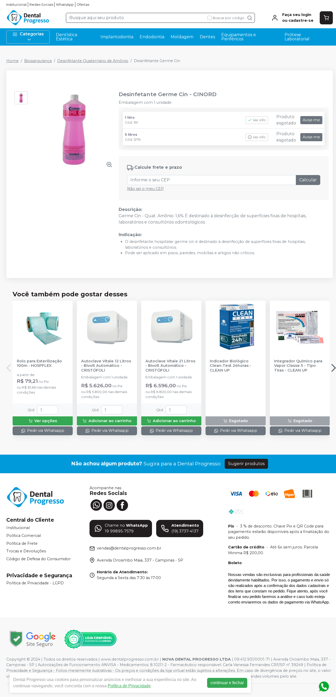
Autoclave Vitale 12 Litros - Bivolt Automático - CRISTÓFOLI (106, 366)
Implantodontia (117, 36)
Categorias (32, 33)
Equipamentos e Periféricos (238, 36)
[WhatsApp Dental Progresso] (96, 504)
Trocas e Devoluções (26, 551)
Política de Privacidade (129, 686)
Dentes (207, 36)
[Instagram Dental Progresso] (109, 504)
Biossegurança (38, 60)
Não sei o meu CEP (145, 188)
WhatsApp (65, 5)
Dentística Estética (66, 36)
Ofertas (83, 5)
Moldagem (182, 36)
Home (12, 60)
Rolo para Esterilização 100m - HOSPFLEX (39, 363)
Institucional (16, 5)
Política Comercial (23, 535)
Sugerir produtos (246, 463)
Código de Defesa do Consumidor (38, 559)
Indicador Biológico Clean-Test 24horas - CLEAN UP (230, 366)
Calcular (308, 179)
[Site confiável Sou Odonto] (90, 639)
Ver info (259, 120)
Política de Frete (22, 543)
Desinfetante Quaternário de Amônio (92, 60)
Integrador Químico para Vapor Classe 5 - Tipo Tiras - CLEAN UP (298, 366)
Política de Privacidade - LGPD (35, 583)
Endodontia (152, 36)
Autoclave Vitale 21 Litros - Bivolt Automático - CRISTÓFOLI (170, 366)
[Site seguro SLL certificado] (32, 639)
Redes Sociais (41, 5)
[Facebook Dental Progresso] (122, 504)
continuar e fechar (227, 682)
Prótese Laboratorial (297, 36)
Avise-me (311, 120)
